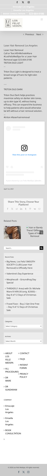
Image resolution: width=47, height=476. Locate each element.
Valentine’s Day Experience (20, 273)
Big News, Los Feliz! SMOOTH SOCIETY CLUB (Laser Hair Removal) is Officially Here (21, 264)
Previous (29, 34)
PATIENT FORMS (24, 366)
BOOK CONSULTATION (9, 432)
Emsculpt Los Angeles (9, 409)
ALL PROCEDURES (9, 370)
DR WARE (8, 379)
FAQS (22, 359)
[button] (6, 232)
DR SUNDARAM (9, 388)
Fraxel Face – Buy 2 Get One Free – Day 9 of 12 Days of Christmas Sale (23, 307)
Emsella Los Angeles (9, 421)
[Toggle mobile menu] (42, 19)
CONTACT (24, 353)
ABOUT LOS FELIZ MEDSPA (9, 358)
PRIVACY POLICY (24, 375)
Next (38, 34)
